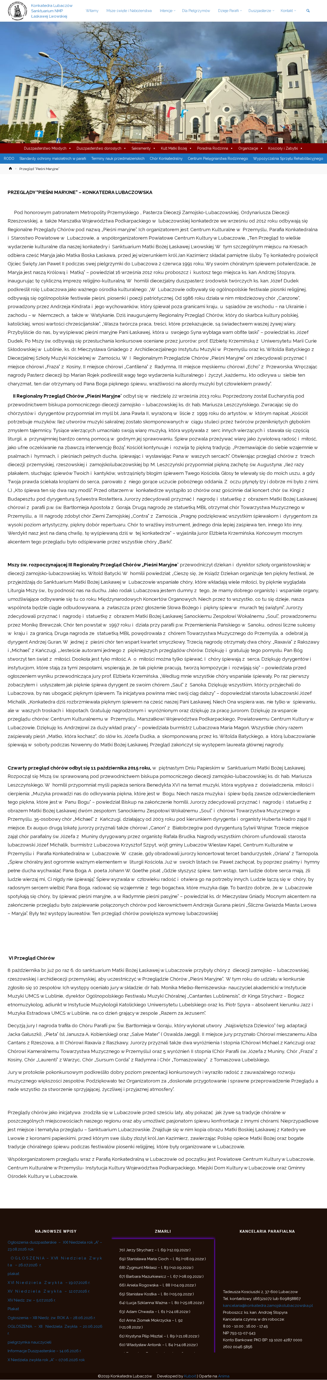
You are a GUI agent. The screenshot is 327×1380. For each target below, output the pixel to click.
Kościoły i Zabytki (283, 148)
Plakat (13, 1309)
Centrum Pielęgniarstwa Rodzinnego (218, 159)
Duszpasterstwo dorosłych (99, 148)
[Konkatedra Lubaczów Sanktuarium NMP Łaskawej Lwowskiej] (17, 10)
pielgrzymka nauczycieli (29, 1342)
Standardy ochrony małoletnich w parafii (52, 159)
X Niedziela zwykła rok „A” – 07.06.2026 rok (46, 1360)
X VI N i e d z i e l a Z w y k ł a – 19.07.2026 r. (49, 1282)
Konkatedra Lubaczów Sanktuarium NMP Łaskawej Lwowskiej (52, 10)
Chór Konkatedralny (166, 159)
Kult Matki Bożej (174, 148)
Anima (223, 1376)
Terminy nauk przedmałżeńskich (118, 159)
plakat (13, 1273)
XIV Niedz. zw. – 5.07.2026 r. (32, 1300)
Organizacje (248, 148)
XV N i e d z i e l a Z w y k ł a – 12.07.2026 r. (49, 1291)
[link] (308, 11)
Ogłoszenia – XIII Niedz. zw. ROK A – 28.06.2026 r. (52, 1318)
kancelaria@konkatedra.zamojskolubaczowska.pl (268, 1305)
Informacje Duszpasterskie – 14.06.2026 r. (44, 1351)
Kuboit (190, 1376)
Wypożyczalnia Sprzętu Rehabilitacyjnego (288, 159)
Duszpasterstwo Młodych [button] (45, 148)
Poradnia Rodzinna (212, 148)
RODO (9, 159)
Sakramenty (141, 148)
